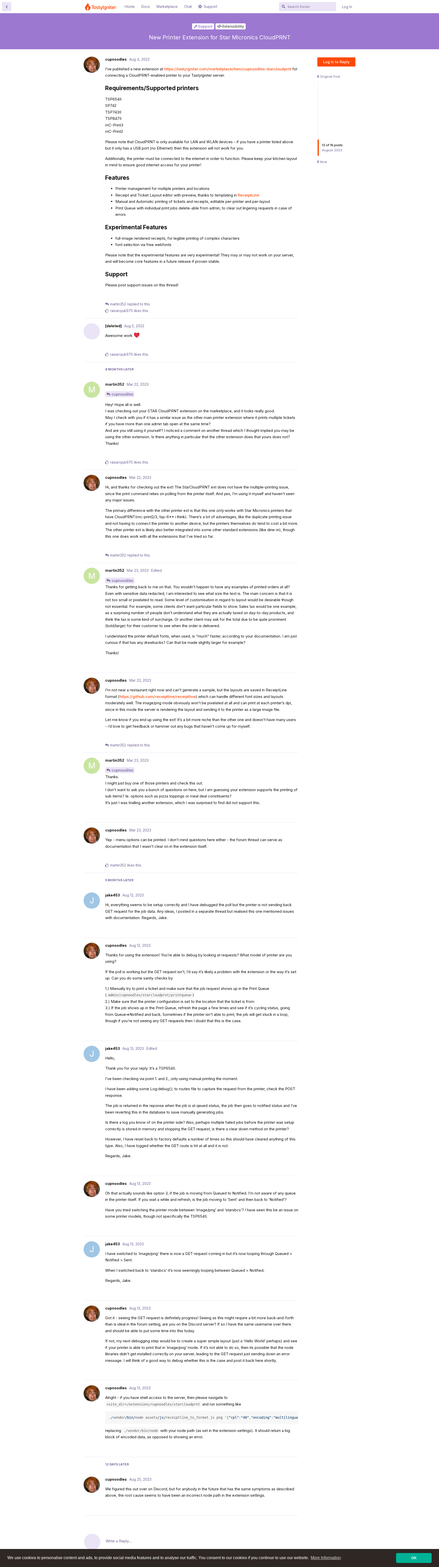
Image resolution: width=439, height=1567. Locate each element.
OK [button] (414, 1558)
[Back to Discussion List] (6, 6)
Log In (347, 7)
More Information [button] (326, 1558)
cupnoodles (122, 394)
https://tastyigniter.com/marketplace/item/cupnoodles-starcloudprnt (227, 69)
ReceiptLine (248, 195)
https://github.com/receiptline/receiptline (157, 696)
